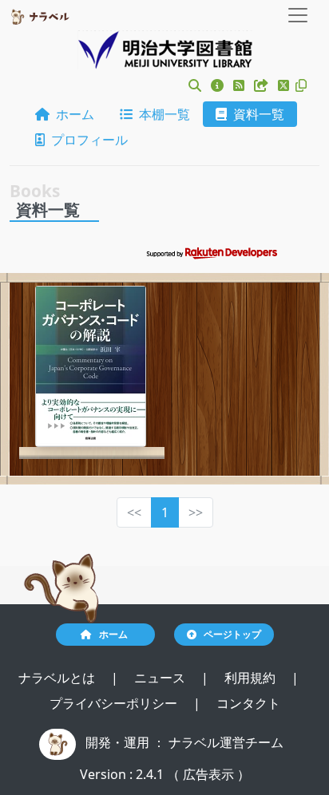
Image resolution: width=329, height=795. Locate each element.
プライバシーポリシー (115, 703)
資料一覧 (255, 114)
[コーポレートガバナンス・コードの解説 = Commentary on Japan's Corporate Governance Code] (90, 366)
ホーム (72, 114)
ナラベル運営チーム (225, 742)
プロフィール (86, 139)
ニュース (161, 677)
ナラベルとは (58, 677)
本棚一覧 (161, 114)
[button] (194, 85)
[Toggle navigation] (297, 15)
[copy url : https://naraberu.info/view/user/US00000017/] (301, 85)
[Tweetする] (285, 85)
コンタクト (248, 703)
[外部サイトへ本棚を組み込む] (263, 85)
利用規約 (251, 677)
